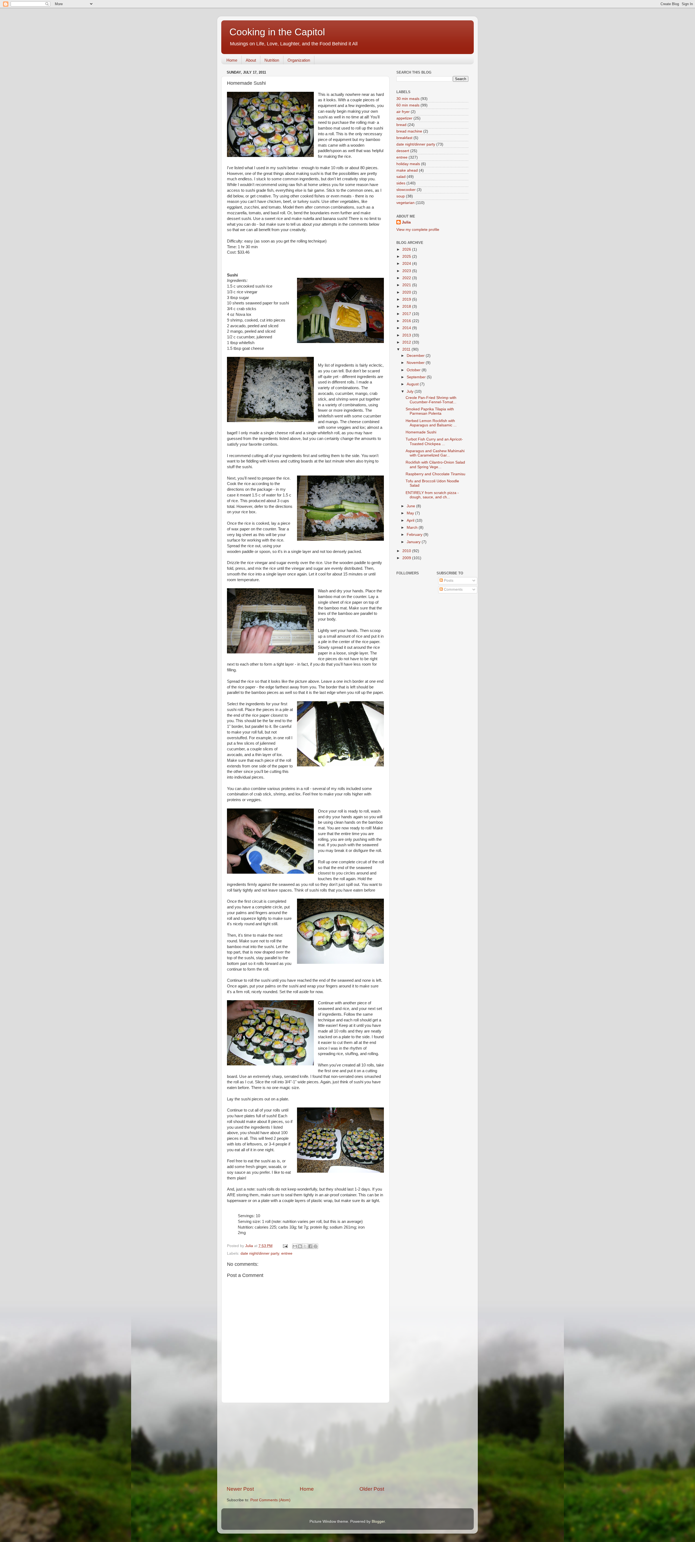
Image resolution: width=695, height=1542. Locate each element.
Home (231, 60)
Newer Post (240, 1489)
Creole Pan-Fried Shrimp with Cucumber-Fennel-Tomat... (431, 400)
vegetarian (405, 203)
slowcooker (406, 190)
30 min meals (407, 99)
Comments (453, 589)
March (413, 527)
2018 (407, 306)
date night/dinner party (260, 1253)
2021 (407, 285)
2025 (407, 256)
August (413, 384)
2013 (407, 335)
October (414, 370)
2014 (407, 328)
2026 (407, 249)
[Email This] (295, 1246)
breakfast (404, 138)
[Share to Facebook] (310, 1246)
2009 (407, 558)
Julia (406, 222)
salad (401, 177)
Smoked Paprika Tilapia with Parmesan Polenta (430, 411)
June (411, 506)
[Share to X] (305, 1246)
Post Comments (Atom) (270, 1500)
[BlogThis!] (300, 1246)
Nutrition (271, 60)
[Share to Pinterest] (315, 1246)
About (251, 60)
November (416, 363)
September (417, 377)
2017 (407, 314)
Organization (299, 60)
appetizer (404, 118)
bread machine (409, 131)
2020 (407, 292)
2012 (407, 342)
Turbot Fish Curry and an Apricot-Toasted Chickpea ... (434, 441)
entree (286, 1253)
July (411, 391)
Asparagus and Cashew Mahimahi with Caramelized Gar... (435, 453)
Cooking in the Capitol (277, 31)
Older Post (371, 1489)
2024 (407, 264)
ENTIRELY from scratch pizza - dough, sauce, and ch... (432, 495)
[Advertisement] (305, 1444)
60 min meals (407, 105)
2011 (407, 349)
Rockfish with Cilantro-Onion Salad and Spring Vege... (435, 464)
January (414, 542)
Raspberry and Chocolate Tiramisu (435, 474)
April (411, 520)
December (416, 356)
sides (400, 183)
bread (401, 125)
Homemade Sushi (421, 432)
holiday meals (408, 164)
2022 (407, 278)
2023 (407, 271)
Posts (448, 580)
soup (400, 196)
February (415, 535)
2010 (407, 551)
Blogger (378, 1521)
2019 (407, 299)
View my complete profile (417, 230)
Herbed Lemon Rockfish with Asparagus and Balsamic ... (431, 423)
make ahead (407, 170)
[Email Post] (285, 1246)
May (411, 513)
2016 (407, 321)
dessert (402, 151)
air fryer (403, 112)
